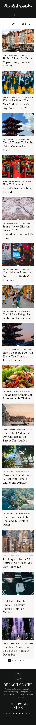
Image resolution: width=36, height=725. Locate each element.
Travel (5, 55)
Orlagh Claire (18, 5)
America (5, 97)
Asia (4, 139)
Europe (5, 429)
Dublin (5, 181)
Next (24, 660)
